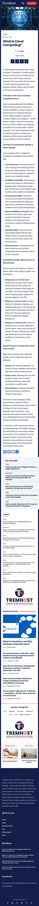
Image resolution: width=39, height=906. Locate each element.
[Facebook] (13, 61)
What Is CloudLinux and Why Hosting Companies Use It (17, 642)
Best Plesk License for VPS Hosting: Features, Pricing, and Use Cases (19, 487)
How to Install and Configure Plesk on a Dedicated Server (21, 468)
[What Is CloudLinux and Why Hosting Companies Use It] (19, 626)
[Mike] (16, 51)
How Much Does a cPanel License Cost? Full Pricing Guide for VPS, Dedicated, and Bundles (18, 564)
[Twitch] (22, 903)
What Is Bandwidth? (10, 761)
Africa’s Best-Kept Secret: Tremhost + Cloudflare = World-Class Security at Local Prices (19, 693)
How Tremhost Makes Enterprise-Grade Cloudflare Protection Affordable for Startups (17, 680)
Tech (5, 34)
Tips (7, 464)
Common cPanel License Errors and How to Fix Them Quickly (22, 496)
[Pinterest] (22, 61)
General (9, 473)
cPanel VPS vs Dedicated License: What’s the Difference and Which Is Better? (19, 581)
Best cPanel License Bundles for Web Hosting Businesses (19, 573)
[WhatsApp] (26, 61)
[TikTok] (17, 903)
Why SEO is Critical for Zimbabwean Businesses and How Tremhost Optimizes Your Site (19, 668)
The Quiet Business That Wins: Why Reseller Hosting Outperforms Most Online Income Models (18, 655)
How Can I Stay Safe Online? (29, 761)
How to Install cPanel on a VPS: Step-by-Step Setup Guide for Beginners (22, 505)
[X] (17, 61)
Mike (22, 51)
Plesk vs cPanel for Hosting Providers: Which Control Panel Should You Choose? (20, 478)
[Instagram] (12, 903)
